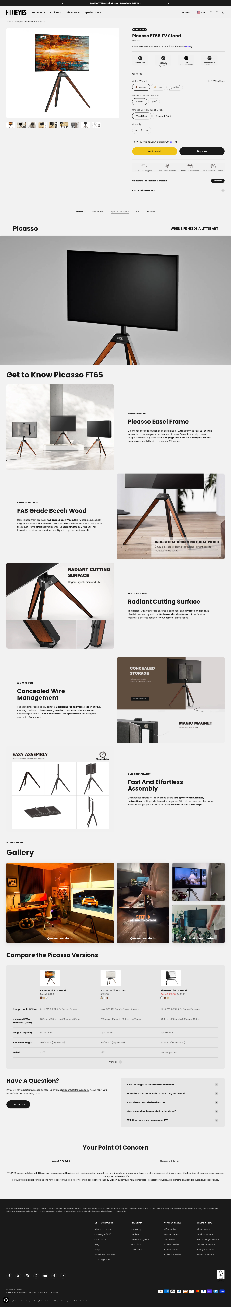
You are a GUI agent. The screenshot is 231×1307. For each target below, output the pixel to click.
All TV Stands (203, 1229)
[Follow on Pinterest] (36, 1276)
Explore (54, 12)
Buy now (202, 151)
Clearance (136, 1249)
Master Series (171, 1234)
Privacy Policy (38, 1301)
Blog (97, 1244)
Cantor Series (171, 1249)
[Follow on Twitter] (18, 1276)
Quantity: (137, 124)
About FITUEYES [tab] (61, 1161)
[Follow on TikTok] (54, 1276)
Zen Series (169, 1239)
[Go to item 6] (64, 125)
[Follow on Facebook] (9, 1276)
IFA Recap (136, 1229)
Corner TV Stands (206, 1244)
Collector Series (172, 1254)
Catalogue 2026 (103, 1234)
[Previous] (62, 3)
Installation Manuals (105, 1254)
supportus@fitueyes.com (75, 1089)
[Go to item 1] (10, 125)
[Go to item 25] (96, 125)
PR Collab (136, 1244)
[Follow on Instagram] (27, 1276)
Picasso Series (171, 1244)
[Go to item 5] (53, 125)
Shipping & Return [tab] (170, 1161)
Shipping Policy (11, 1301)
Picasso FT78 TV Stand (113, 990)
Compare (217, 181)
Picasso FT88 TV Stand (174, 990)
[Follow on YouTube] (45, 1276)
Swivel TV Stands (205, 1254)
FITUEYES (10, 21)
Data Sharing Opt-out (83, 1301)
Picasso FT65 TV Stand (53, 990)
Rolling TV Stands (206, 1249)
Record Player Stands (208, 1239)
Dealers (135, 1234)
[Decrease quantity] (136, 130)
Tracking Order (103, 1259)
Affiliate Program (140, 1239)
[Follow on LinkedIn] (63, 1276)
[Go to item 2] (21, 125)
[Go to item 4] (42, 125)
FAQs (97, 1249)
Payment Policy (52, 1301)
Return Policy (25, 1301)
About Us (72, 12)
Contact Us (18, 1104)
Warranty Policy (66, 1301)
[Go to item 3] (32, 125)
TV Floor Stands (205, 1234)
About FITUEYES (103, 1229)
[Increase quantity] (147, 130)
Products (37, 12)
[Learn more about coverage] (176, 142)
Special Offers (93, 12)
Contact (185, 12)
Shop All (19, 21)
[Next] (168, 3)
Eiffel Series (170, 1229)
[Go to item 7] (75, 125)
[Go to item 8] (85, 125)
